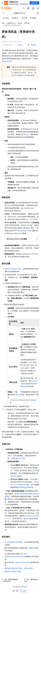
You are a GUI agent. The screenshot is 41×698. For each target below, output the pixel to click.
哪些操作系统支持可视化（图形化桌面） (19, 568)
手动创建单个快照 (21, 75)
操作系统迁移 (7, 61)
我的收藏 (33, 45)
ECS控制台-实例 (14, 269)
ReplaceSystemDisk (24, 230)
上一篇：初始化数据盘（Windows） (10, 580)
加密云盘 (17, 394)
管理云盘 (27, 23)
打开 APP (34, 3)
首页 (3, 23)
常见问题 (33, 18)
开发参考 (15, 18)
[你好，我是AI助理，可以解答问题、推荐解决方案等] (28, 8)
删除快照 (32, 548)
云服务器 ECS (11, 23)
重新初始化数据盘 (26, 487)
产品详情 (19, 45)
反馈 (24, 591)
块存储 (20, 23)
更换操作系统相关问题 (13, 571)
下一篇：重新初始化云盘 (31, 580)
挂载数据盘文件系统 (18, 458)
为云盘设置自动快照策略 (14, 542)
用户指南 (6, 18)
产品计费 (24, 18)
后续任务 (25, 134)
